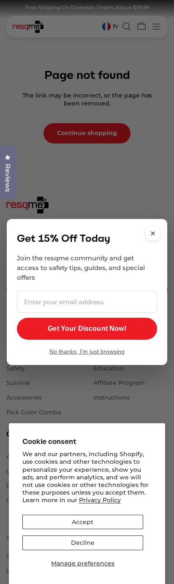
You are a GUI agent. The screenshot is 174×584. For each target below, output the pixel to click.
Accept (82, 522)
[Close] (152, 233)
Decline (83, 542)
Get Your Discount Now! (87, 328)
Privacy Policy (100, 500)
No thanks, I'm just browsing (87, 351)
